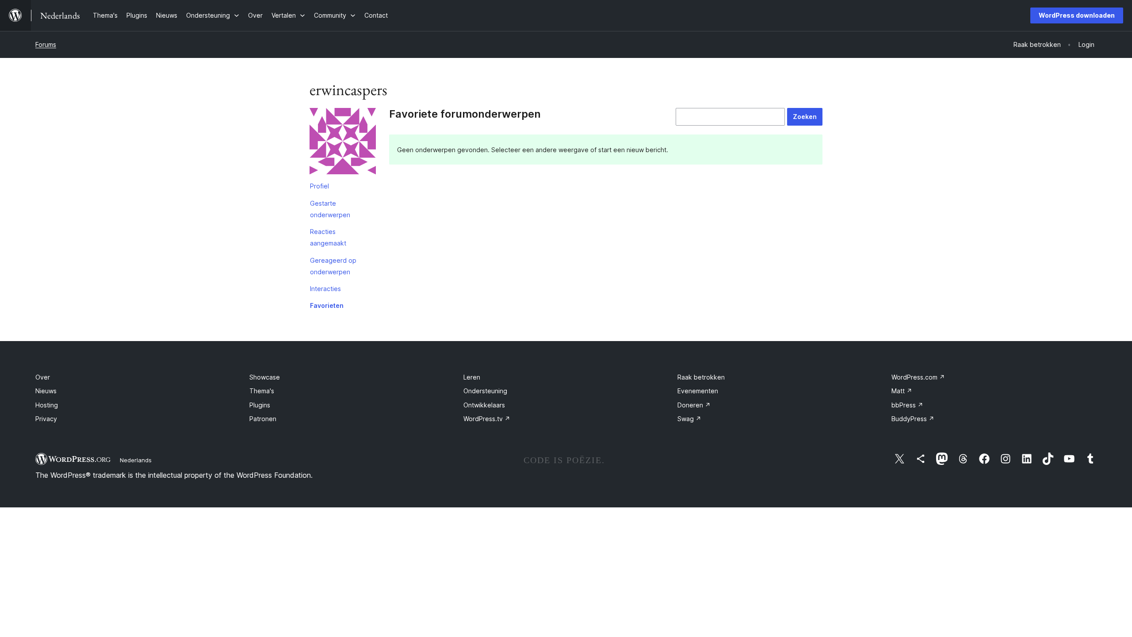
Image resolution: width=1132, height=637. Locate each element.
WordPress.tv (486, 418)
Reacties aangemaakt (328, 237)
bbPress (907, 405)
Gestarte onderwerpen (330, 209)
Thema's (261, 391)
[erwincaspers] (343, 143)
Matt (901, 391)
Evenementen (697, 391)
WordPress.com (918, 377)
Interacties (325, 288)
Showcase (264, 377)
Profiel (319, 186)
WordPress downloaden (1077, 15)
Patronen (262, 418)
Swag (689, 418)
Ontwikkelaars (484, 405)
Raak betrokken (701, 377)
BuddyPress (912, 418)
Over (42, 377)
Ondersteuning (485, 391)
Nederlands (136, 460)
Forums (45, 44)
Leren (471, 377)
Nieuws (46, 391)
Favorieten (327, 305)
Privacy (46, 418)
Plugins (259, 405)
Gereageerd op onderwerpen (333, 266)
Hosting (46, 405)
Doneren (694, 405)
